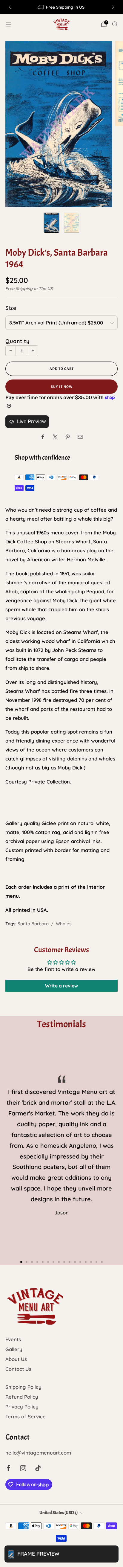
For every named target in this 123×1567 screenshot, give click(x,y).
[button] (21, 1262)
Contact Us (18, 1369)
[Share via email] (80, 437)
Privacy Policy (22, 1406)
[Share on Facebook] (43, 437)
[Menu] (8, 24)
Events (13, 1339)
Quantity (17, 341)
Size (10, 307)
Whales (63, 923)
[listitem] (61, 7)
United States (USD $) (58, 1513)
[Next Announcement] (113, 7)
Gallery (13, 1349)
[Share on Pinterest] (67, 437)
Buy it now (62, 386)
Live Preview (31, 421)
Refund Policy (21, 1397)
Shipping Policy (23, 1387)
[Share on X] (55, 437)
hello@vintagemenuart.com (38, 1452)
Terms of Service (25, 1416)
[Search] (115, 24)
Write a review (61, 986)
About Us (16, 1359)
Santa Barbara (33, 923)
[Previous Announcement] (9, 7)
